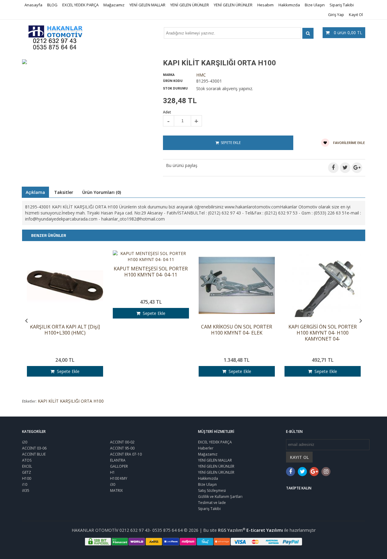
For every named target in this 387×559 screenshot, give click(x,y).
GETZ (26, 472)
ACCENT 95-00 (122, 448)
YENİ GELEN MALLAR (147, 5)
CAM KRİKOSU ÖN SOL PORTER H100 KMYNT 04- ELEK (236, 330)
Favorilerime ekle (348, 142)
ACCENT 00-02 (122, 442)
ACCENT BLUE (34, 454)
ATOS (26, 460)
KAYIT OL (299, 457)
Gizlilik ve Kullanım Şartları (220, 496)
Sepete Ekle (67, 371)
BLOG (52, 5)
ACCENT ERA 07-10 (126, 454)
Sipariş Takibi (342, 5)
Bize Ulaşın (315, 5)
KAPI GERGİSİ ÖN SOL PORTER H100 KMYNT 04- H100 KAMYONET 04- (322, 333)
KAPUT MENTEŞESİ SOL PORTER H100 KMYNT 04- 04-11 (151, 272)
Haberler (205, 448)
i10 (24, 484)
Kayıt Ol (356, 14)
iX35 (25, 490)
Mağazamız (114, 5)
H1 (112, 472)
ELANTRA (117, 460)
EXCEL (27, 466)
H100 (26, 478)
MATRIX (116, 490)
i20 (24, 442)
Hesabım (265, 5)
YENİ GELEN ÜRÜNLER (189, 5)
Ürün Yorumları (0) (101, 192)
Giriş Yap (336, 14)
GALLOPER (119, 466)
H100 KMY (118, 478)
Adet (167, 112)
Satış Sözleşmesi (212, 490)
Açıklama (35, 192)
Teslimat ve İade (212, 502)
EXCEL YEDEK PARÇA (80, 5)
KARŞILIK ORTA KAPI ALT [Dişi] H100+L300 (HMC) (65, 330)
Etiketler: (29, 401)
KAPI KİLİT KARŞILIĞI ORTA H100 (71, 401)
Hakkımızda (289, 5)
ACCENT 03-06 (34, 448)
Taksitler (63, 192)
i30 (112, 484)
